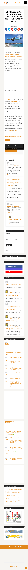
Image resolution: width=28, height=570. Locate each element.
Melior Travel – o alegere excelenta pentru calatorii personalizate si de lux (16, 449)
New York (17, 98)
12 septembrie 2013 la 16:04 (13, 187)
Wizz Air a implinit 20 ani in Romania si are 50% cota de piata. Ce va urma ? (14, 328)
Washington (14, 101)
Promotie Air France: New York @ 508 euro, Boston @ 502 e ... (13, 148)
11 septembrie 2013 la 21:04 (13, 165)
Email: (16, 239)
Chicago (10, 99)
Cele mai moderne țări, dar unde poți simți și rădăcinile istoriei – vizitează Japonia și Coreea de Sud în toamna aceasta (16, 440)
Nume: (7, 239)
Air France (10, 130)
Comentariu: (8, 233)
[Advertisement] (14, 80)
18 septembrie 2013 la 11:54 (15, 219)
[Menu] (25, 2)
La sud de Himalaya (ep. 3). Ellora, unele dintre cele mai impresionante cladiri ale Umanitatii (14, 295)
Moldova (8, 422)
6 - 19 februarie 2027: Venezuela (12, 503)
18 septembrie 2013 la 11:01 (13, 206)
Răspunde (9, 174)
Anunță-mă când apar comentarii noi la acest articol (14, 250)
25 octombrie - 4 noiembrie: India (13, 492)
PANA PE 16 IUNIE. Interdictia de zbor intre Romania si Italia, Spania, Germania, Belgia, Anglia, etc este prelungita (16, 360)
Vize (7, 343)
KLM (16, 130)
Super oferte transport (15, 140)
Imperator (13, 218)
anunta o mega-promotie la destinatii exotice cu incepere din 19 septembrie (13, 56)
